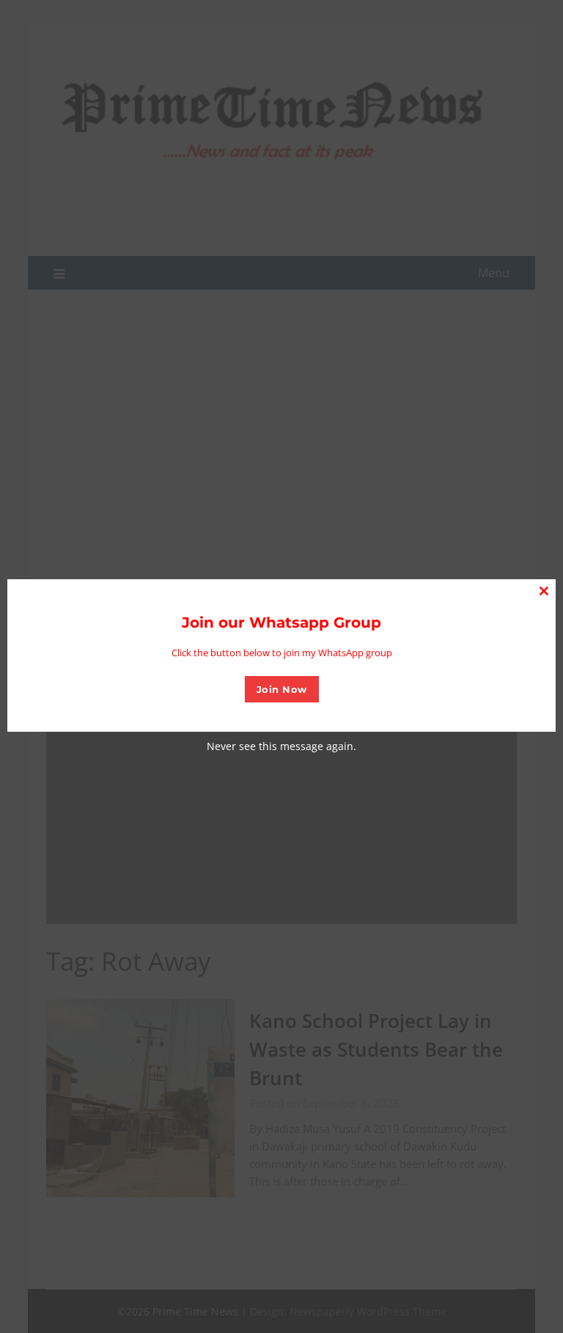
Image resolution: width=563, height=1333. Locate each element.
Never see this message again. (281, 746)
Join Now (282, 689)
